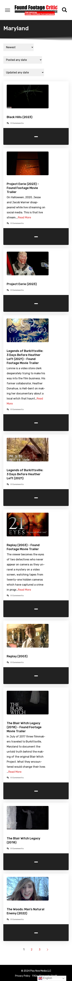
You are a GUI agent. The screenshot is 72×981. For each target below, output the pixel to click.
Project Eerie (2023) (22, 284)
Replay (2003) (17, 656)
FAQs (35, 975)
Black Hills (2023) (19, 117)
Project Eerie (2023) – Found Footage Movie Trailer (23, 188)
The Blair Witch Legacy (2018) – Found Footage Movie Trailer (24, 727)
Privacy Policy (22, 975)
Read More (24, 217)
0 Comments (17, 123)
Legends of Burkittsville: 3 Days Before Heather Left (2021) (25, 474)
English (47, 978)
